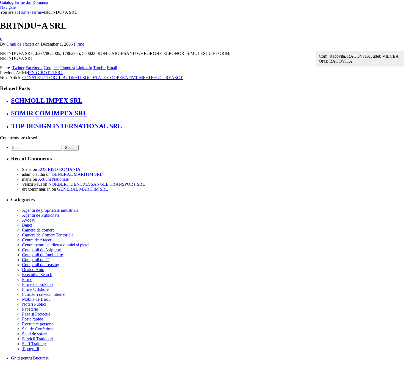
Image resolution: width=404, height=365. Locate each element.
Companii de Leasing (40, 264)
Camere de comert (38, 230)
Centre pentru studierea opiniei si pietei (55, 245)
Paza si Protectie (36, 314)
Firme (79, 44)
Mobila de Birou (36, 299)
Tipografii (30, 348)
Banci (27, 225)
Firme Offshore (35, 289)
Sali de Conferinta (37, 329)
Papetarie (30, 309)
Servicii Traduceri (37, 338)
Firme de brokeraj (37, 284)
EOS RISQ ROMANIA (59, 169)
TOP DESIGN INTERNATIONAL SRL (66, 126)
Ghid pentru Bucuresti (30, 358)
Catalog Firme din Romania (24, 2)
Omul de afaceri (20, 44)
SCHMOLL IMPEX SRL (46, 100)
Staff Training (34, 343)
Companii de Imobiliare (42, 254)
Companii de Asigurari (41, 249)
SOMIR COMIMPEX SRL (49, 113)
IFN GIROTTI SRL (45, 72)
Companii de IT (35, 259)
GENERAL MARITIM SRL (77, 174)
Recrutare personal (38, 324)
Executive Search (37, 274)
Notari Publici (34, 304)
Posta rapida (32, 319)
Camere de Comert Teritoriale (47, 235)
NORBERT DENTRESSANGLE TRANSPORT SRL (96, 184)
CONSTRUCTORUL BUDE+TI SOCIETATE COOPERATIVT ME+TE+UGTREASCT (102, 77)
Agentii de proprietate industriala (50, 210)
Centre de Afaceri (37, 240)
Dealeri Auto (33, 269)
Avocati (28, 220)
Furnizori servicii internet (43, 294)
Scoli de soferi (34, 333)
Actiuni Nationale (53, 179)
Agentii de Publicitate (40, 215)
